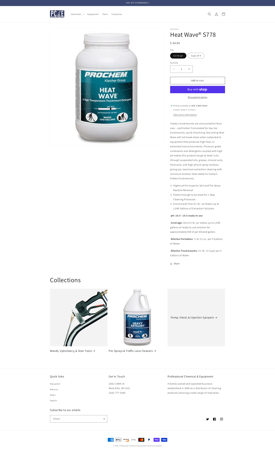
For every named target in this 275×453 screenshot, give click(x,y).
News (52, 395)
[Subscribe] (103, 419)
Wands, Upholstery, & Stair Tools (71, 351)
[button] (77, 14)
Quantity (174, 62)
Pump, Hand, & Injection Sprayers (192, 317)
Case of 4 (196, 55)
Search (53, 400)
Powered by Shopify (154, 446)
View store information (185, 114)
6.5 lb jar (178, 55)
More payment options (197, 97)
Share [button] (177, 263)
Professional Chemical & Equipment (132, 446)
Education (55, 383)
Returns (54, 389)
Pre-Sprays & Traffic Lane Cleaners (131, 351)
